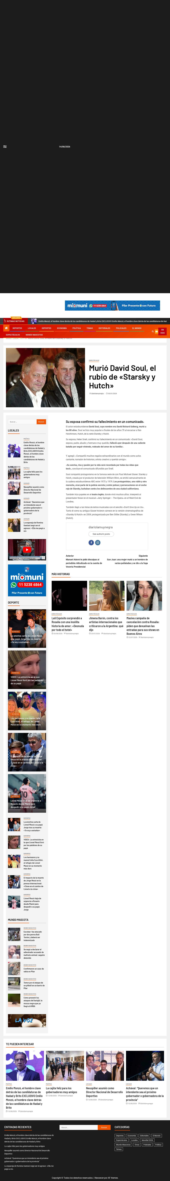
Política (77, 328)
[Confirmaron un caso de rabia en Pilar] (14, 968)
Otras (137, 1145)
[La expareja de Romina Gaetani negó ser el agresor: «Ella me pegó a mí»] (14, 525)
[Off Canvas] (5, 146)
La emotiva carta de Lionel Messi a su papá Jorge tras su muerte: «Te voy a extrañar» (26, 639)
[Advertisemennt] (112, 305)
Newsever (99, 1178)
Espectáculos (13, 335)
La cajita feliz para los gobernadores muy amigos (33, 474)
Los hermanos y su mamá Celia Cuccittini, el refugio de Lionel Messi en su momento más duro (26, 721)
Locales (32, 328)
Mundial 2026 (147, 1140)
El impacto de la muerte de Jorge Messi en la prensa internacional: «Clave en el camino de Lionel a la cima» (34, 883)
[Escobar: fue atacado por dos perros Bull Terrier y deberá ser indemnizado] (14, 934)
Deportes (17, 328)
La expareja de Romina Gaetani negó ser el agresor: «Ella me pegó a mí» (34, 526)
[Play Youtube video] (27, 550)
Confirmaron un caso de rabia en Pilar (34, 970)
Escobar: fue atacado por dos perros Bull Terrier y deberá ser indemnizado (33, 935)
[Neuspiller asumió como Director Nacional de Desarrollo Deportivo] (14, 488)
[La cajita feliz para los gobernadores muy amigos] (14, 472)
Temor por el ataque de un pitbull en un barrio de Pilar (34, 985)
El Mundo (136, 328)
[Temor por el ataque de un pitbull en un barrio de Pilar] (14, 983)
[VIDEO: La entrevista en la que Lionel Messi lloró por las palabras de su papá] (14, 842)
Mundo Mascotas (34, 335)
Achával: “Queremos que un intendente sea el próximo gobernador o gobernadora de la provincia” (34, 507)
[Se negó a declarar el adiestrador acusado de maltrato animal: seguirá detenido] (14, 952)
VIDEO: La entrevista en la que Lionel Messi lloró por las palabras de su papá (27, 680)
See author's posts (101, 534)
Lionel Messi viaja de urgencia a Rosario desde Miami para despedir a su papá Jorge (26, 803)
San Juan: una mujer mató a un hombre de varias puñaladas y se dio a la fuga (127, 559)
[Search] (152, 331)
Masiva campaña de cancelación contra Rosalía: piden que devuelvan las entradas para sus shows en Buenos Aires (143, 625)
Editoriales (104, 328)
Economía (62, 328)
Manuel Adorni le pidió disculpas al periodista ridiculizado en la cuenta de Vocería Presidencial (84, 561)
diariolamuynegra (97, 394)
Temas (90, 328)
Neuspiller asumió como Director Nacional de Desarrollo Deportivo (34, 490)
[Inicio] (6, 328)
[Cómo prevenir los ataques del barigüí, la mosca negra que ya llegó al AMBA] (14, 1000)
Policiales (121, 328)
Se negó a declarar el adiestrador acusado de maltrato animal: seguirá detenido (34, 953)
